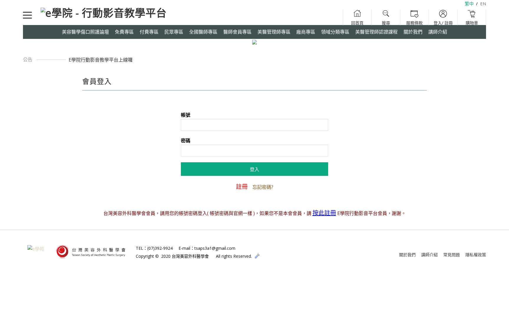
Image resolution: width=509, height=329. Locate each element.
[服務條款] (414, 17)
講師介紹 (429, 254)
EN (483, 3)
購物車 (471, 17)
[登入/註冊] (443, 17)
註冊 (242, 187)
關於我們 (407, 254)
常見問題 (451, 254)
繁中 (469, 3)
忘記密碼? (262, 187)
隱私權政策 (475, 254)
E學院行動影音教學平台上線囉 (101, 60)
